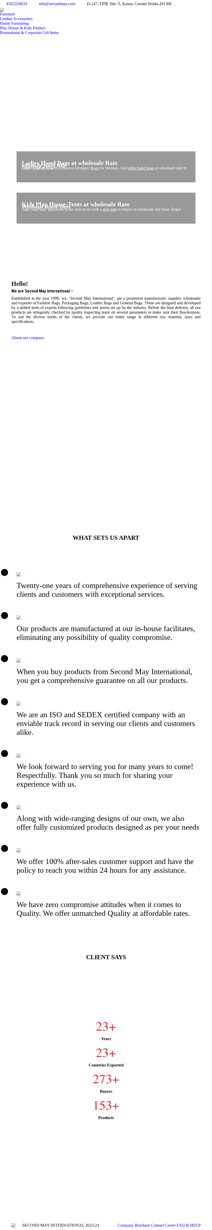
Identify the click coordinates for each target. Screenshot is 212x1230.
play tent (110, 209)
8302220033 (16, 4)
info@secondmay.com (57, 4)
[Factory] (106, 424)
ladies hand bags (140, 168)
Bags (94, 168)
